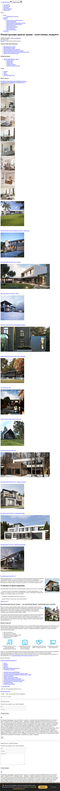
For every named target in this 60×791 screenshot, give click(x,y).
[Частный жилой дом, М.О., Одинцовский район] (12, 508)
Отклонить (53, 787)
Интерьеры (6, 7)
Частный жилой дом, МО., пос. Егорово (11, 262)
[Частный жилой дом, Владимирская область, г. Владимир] (12, 225)
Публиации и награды (9, 669)
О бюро (5, 665)
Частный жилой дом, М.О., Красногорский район (13, 544)
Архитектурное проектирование (12, 672)
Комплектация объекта (9, 684)
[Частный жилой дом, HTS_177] (12, 571)
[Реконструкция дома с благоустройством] (12, 414)
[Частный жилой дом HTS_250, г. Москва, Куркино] (25, 476)
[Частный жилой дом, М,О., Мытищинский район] (12, 319)
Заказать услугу (4, 601)
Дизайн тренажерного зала (13, 65)
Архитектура (7, 6)
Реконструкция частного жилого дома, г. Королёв (13, 356)
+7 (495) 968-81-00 (5, 686)
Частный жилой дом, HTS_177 (8, 576)
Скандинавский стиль (9, 75)
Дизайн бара (9, 61)
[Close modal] (2, 737)
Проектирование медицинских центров (13, 50)
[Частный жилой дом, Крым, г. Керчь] (25, 288)
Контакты (6, 667)
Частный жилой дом (6, 387)
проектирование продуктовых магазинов (22, 655)
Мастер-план (7, 10)
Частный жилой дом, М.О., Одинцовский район (13, 513)
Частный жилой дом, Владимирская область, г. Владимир (15, 230)
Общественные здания (9, 48)
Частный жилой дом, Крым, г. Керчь (10, 293)
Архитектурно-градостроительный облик (14, 680)
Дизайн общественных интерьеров (12, 678)
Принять (42, 787)
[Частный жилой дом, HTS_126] (12, 445)
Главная (3, 41)
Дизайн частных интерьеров (11, 677)
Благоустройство (8, 8)
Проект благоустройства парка (11, 53)
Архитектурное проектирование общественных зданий (17, 674)
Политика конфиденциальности (9, 660)
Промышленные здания (9, 46)
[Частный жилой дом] (12, 382)
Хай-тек (6, 74)
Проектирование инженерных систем (13, 681)
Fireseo (9, 696)
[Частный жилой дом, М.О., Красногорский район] (25, 539)
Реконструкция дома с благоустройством (11, 419)
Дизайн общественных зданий (11, 59)
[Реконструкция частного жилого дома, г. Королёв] (25, 351)
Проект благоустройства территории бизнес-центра (16, 52)
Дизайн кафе (9, 63)
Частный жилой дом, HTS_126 (8, 450)
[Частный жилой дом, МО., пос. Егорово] (12, 257)
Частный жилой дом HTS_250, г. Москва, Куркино (13, 481)
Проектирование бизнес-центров (12, 49)
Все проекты (7, 4)
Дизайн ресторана (10, 64)
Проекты (6, 664)
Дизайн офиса (9, 60)
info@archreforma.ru (5, 691)
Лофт (5, 72)
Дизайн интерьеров (8, 676)
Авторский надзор (8, 682)
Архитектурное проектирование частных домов (16, 673)
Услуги (5, 663)
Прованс (6, 71)
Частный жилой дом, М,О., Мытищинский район (13, 324)
